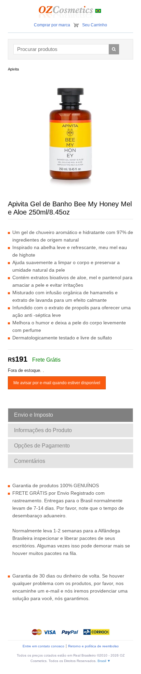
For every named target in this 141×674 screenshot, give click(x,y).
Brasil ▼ (104, 661)
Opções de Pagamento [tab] (42, 446)
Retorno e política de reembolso (93, 646)
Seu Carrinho (94, 25)
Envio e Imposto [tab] (33, 415)
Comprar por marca (52, 25)
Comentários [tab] (29, 461)
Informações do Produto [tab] (43, 430)
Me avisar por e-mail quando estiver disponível (56, 382)
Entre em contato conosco (43, 646)
